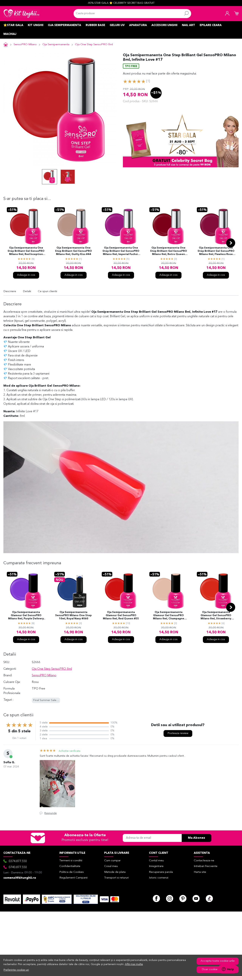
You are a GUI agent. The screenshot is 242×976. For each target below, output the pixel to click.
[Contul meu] (227, 13)
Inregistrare (156, 866)
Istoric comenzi (158, 877)
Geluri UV (117, 25)
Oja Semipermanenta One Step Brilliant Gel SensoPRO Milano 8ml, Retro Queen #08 (168, 251)
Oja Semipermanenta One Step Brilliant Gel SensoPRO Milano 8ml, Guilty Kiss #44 (73, 251)
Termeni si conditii (70, 860)
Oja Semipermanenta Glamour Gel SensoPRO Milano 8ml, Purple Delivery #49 (26, 615)
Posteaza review (178, 733)
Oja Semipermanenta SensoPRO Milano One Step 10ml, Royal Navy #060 (73, 615)
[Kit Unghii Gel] (21, 13)
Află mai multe (134, 964)
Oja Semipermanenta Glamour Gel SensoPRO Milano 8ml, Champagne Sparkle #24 (168, 615)
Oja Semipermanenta (64, 25)
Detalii (27, 291)
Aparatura (138, 25)
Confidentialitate (69, 866)
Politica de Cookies (71, 872)
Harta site (200, 872)
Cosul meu (111, 866)
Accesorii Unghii (164, 25)
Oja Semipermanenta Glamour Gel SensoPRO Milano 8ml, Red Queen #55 (121, 615)
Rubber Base (95, 25)
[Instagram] (169, 898)
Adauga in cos (26, 275)
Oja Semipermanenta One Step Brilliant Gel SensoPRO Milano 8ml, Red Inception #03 (26, 251)
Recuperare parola (161, 872)
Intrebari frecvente (205, 866)
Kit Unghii (35, 25)
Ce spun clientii (47, 291)
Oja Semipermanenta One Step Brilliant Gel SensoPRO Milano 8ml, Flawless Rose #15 (216, 251)
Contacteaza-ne (204, 860)
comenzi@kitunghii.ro (19, 877)
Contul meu (156, 860)
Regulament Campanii (73, 877)
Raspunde (50, 813)
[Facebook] (156, 898)
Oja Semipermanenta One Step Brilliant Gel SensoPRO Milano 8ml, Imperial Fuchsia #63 (120, 251)
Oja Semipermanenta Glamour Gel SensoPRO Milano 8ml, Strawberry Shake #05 (216, 615)
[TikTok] (209, 898)
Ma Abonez (196, 837)
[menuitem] (49, 176)
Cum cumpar (112, 860)
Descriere (9, 291)
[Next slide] (230, 242)
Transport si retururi (116, 877)
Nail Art (188, 25)
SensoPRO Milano (25, 44)
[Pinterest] (182, 898)
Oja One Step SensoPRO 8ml (94, 44)
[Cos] (236, 13)
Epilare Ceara (211, 25)
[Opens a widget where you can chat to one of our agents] (227, 969)
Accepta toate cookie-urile (218, 961)
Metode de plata (115, 872)
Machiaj (9, 34)
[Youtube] (196, 898)
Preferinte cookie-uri (16, 970)
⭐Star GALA (13, 25)
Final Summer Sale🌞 (46, 700)
